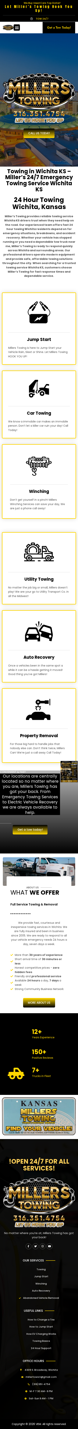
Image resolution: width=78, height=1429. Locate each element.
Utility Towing (39, 579)
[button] (17, 27)
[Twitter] (35, 1246)
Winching (39, 491)
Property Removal (39, 736)
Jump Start (39, 339)
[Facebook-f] (28, 1246)
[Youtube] (49, 1246)
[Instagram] (42, 1246)
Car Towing (39, 413)
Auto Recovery (39, 657)
